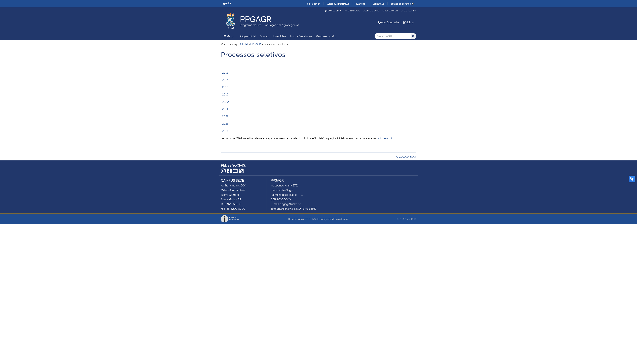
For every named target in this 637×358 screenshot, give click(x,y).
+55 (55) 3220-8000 (233, 208)
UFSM (405, 218)
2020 (225, 101)
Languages (333, 10)
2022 (225, 116)
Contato (264, 36)
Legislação (378, 3)
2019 (225, 94)
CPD (413, 218)
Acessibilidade (371, 10)
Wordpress (342, 218)
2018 (225, 87)
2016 (225, 72)
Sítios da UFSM (390, 10)
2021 (225, 109)
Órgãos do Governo (401, 3)
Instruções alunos (301, 36)
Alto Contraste (390, 22)
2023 (225, 123)
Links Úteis (279, 36)
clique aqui (385, 138)
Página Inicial (248, 36)
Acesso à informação (338, 3)
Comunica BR (313, 3)
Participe (360, 3)
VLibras (410, 22)
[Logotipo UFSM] (230, 20)
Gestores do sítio (326, 36)
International (352, 10)
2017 (225, 80)
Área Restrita (408, 10)
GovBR (227, 3)
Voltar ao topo (407, 157)
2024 (225, 131)
